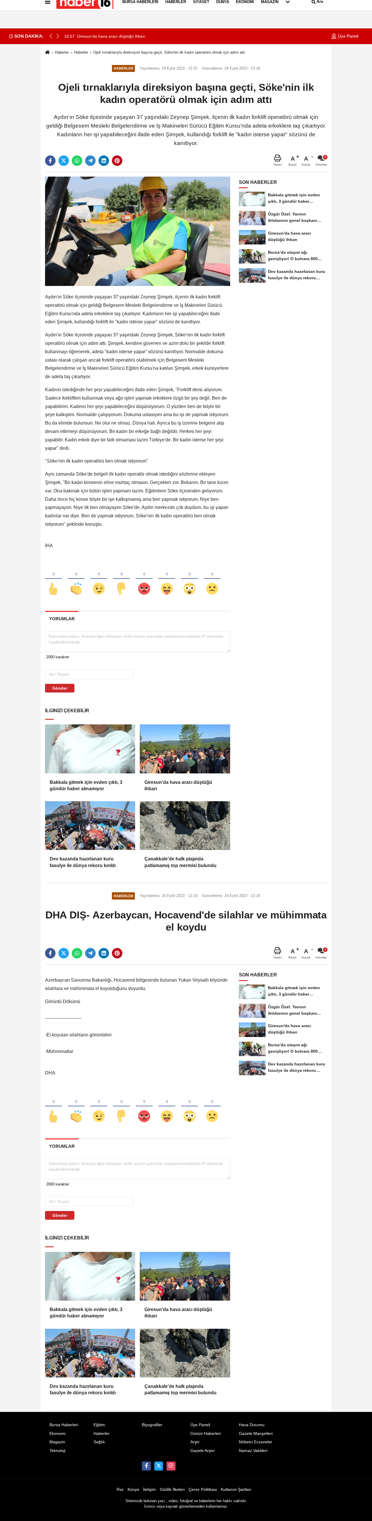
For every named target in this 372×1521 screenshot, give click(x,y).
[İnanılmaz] (189, 579)
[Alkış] (76, 579)
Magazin (57, 1442)
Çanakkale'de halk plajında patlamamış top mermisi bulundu (180, 862)
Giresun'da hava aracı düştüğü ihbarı (178, 785)
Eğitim (99, 1425)
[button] (57, 36)
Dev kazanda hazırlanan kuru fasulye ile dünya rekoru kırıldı (83, 862)
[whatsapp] (77, 160)
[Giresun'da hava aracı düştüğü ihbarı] (185, 748)
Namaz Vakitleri (253, 1451)
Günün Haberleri (205, 1433)
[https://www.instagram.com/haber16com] (171, 1466)
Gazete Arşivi (202, 1451)
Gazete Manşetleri (256, 1433)
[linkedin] (104, 160)
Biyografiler (152, 1425)
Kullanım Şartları (236, 1489)
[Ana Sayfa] (47, 52)
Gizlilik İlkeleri (172, 1489)
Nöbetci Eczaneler (255, 1442)
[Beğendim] (53, 579)
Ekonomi (57, 1433)
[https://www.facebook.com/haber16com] (146, 1466)
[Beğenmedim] (121, 579)
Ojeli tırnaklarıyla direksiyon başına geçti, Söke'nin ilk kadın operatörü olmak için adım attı (169, 52)
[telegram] (90, 160)
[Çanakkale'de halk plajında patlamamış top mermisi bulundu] (185, 825)
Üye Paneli (347, 36)
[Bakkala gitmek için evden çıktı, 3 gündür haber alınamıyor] (90, 748)
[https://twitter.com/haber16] (158, 1466)
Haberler (62, 52)
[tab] (61, 618)
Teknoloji (57, 1451)
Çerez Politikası (203, 1489)
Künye (133, 1489)
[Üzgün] (212, 579)
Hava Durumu (251, 1425)
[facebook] (50, 160)
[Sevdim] (98, 579)
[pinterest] (117, 160)
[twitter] (63, 160)
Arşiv (194, 1442)
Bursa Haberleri (63, 1425)
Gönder (59, 688)
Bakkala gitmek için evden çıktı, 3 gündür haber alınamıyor (86, 785)
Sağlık (99, 1442)
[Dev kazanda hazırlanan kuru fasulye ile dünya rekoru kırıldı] (90, 825)
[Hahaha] (166, 579)
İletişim (149, 1489)
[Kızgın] (144, 579)
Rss (120, 1489)
